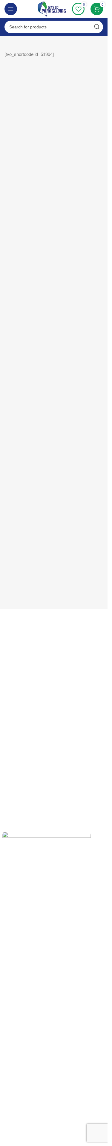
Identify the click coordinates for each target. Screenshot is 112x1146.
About (7, 684)
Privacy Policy (15, 704)
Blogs (7, 751)
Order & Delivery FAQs (23, 637)
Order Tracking (16, 788)
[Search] (96, 27)
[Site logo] (52, 8)
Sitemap (10, 741)
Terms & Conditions (20, 647)
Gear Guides (14, 694)
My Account (13, 778)
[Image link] (46, 1055)
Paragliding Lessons (21, 714)
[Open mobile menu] (10, 9)
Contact (9, 657)
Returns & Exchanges (22, 627)
